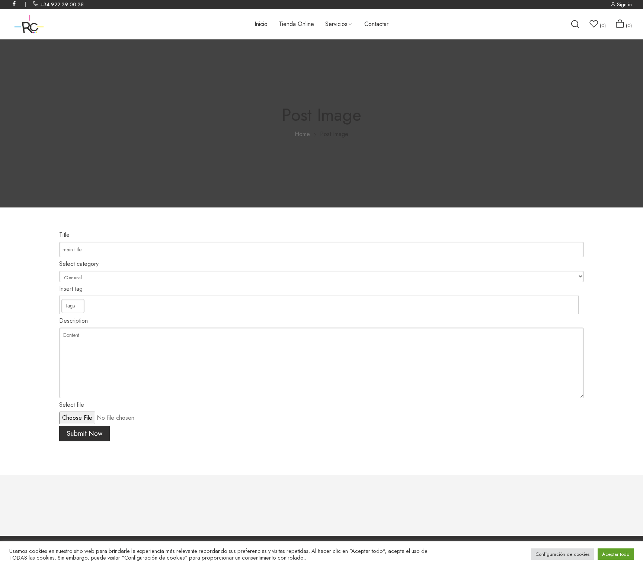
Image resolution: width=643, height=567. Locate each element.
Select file (71, 404)
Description (73, 320)
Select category (79, 264)
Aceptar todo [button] (615, 554)
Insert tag (71, 288)
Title (64, 235)
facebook (14, 3)
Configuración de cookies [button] (562, 554)
